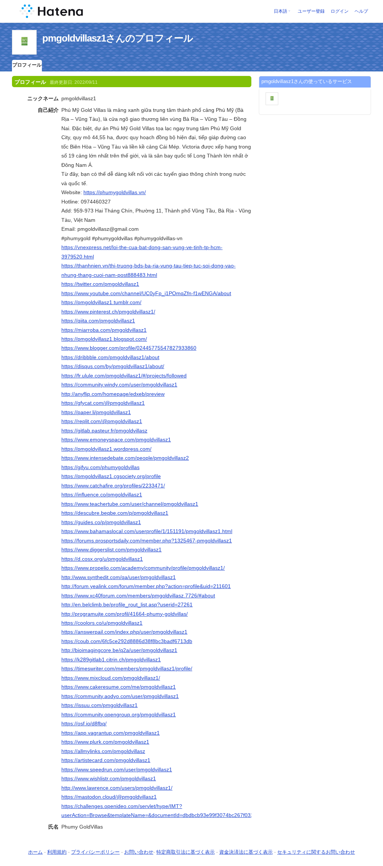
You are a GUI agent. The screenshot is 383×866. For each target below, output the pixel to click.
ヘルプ (361, 11)
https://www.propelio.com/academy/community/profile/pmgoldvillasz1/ (143, 568)
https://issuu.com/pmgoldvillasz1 (99, 705)
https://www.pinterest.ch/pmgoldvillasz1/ (108, 312)
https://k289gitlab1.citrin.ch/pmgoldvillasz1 (111, 659)
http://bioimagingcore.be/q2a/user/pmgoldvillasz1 (119, 650)
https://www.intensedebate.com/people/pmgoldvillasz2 (125, 458)
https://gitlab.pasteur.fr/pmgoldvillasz (104, 431)
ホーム (35, 852)
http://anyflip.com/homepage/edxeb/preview (113, 394)
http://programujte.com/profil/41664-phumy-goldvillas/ (124, 614)
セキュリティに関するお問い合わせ (316, 852)
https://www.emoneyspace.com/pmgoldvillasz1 (116, 440)
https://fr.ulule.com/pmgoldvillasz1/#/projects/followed (124, 376)
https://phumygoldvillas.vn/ (114, 192)
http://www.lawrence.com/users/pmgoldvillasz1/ (116, 788)
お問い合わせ (138, 852)
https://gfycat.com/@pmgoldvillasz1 (103, 403)
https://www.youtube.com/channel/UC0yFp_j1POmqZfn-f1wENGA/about (146, 293)
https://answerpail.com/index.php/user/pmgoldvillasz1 (124, 632)
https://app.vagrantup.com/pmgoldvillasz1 (110, 733)
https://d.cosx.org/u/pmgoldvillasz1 (102, 559)
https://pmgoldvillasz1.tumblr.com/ (101, 302)
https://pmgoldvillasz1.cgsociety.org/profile (111, 476)
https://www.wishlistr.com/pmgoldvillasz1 (108, 778)
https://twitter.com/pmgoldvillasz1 (100, 284)
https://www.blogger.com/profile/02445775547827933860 (128, 348)
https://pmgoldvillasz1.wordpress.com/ (106, 449)
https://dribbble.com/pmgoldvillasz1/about (110, 357)
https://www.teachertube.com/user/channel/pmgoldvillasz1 (129, 504)
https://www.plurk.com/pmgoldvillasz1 (105, 742)
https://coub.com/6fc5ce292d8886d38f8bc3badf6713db (126, 641)
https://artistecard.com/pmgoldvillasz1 (105, 760)
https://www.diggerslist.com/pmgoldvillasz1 (111, 550)
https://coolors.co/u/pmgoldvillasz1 (102, 623)
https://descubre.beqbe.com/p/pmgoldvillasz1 (114, 513)
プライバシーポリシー (95, 852)
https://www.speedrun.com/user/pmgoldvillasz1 (116, 769)
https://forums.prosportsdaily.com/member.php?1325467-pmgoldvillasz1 (146, 541)
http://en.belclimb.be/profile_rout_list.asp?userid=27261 (127, 605)
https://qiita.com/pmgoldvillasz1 (98, 321)
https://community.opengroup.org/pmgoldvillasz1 (118, 714)
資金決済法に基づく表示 (246, 852)
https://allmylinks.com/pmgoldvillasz (103, 751)
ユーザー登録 (311, 11)
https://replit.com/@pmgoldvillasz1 (101, 421)
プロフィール (27, 65)
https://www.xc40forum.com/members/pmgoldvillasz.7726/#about (138, 596)
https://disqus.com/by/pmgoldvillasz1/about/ (112, 366)
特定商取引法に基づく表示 (185, 852)
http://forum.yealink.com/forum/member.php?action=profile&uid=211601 (146, 586)
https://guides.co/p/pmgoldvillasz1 (101, 522)
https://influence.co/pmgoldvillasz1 (101, 495)
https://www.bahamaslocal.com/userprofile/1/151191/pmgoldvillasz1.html (146, 531)
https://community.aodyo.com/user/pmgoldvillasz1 (120, 696)
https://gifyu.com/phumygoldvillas (100, 467)
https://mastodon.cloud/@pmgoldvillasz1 (109, 797)
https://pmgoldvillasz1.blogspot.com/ (104, 339)
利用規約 (57, 852)
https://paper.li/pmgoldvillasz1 (96, 412)
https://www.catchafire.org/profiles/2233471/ (113, 486)
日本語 (280, 11)
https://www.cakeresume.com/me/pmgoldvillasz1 (118, 687)
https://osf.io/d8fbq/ (84, 723)
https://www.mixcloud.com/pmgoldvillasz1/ (110, 678)
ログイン (340, 11)
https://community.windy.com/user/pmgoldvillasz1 (119, 385)
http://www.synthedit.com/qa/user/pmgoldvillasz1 (118, 577)
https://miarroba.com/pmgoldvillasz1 (104, 330)
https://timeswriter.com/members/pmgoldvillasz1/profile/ (126, 668)
